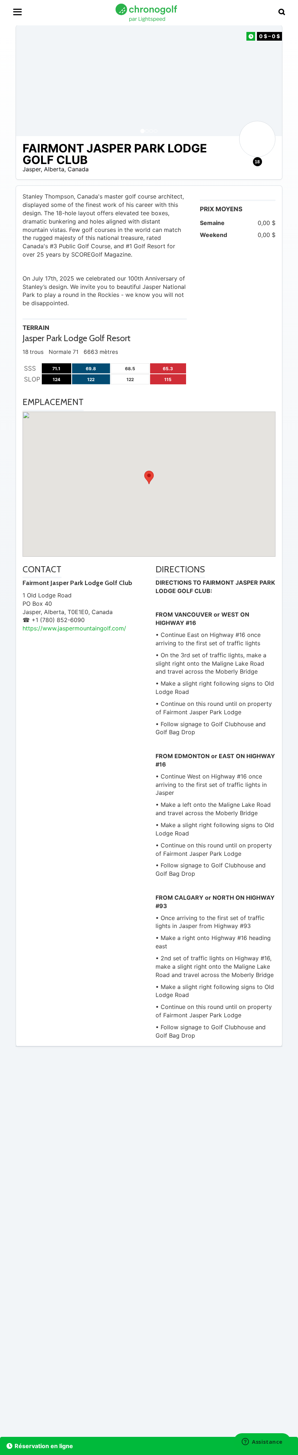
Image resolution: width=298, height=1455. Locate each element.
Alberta (54, 169)
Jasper (32, 169)
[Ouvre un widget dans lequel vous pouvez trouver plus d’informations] (262, 1442)
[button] (28, 80)
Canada (78, 169)
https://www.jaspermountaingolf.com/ (74, 628)
